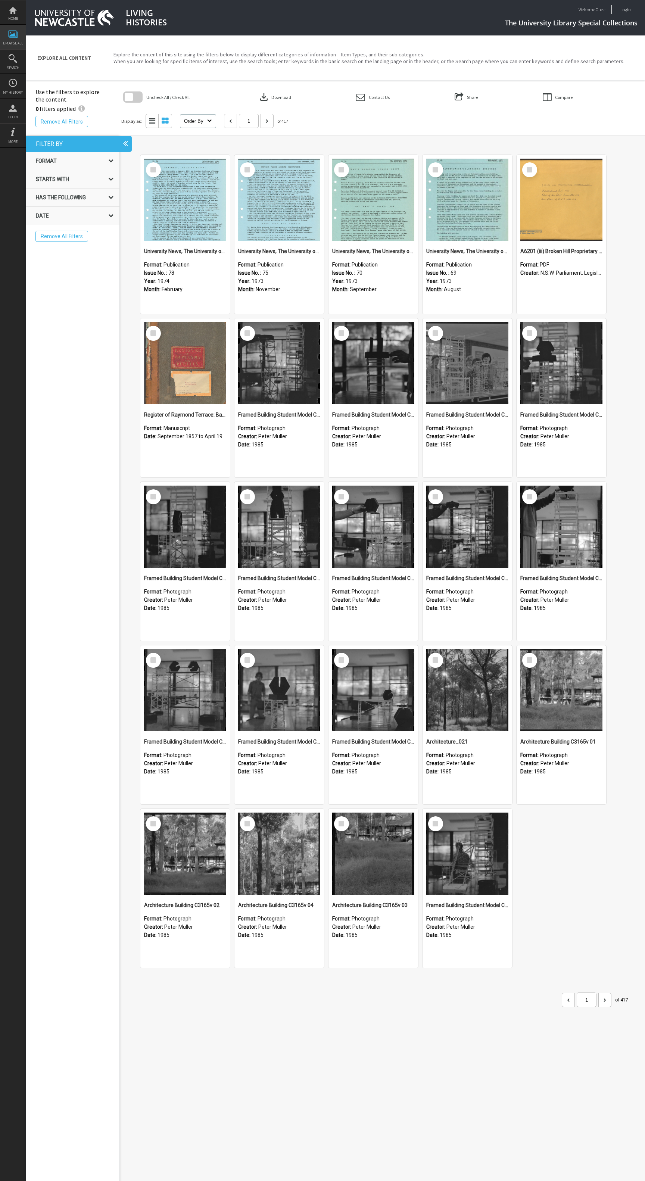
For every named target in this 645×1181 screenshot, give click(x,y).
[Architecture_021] (467, 690)
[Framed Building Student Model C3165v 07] (373, 527)
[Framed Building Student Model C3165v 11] (467, 363)
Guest (601, 9)
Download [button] (274, 97)
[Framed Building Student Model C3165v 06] (467, 527)
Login (13, 117)
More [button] (13, 141)
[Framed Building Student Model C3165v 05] (561, 527)
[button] (372, 97)
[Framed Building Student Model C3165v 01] (467, 854)
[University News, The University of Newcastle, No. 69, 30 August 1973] (467, 200)
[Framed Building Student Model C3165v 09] (185, 527)
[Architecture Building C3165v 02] (185, 854)
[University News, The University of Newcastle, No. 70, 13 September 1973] (373, 200)
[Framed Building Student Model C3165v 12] (373, 363)
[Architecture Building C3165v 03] (373, 854)
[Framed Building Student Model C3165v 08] (279, 527)
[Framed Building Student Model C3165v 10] (561, 363)
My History (13, 92)
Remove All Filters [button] (62, 122)
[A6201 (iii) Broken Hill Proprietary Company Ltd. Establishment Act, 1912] (561, 200)
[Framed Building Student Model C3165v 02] (373, 690)
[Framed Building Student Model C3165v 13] (279, 363)
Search (13, 67)
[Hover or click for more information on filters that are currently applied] (81, 108)
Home (13, 18)
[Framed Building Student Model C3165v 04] (185, 690)
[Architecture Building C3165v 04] (279, 854)
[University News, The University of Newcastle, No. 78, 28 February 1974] (185, 200)
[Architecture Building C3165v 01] (561, 690)
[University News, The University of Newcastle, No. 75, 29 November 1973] (279, 200)
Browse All (13, 43)
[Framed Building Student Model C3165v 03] (279, 690)
